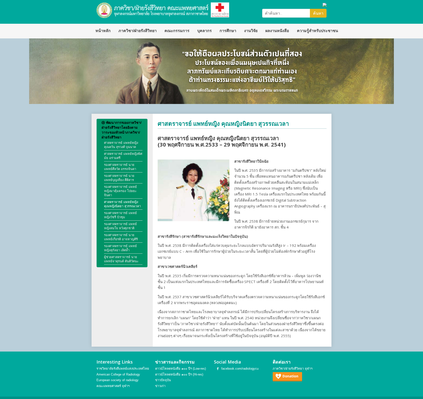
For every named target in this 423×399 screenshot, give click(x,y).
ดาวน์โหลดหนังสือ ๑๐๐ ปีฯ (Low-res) (180, 368)
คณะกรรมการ (176, 31)
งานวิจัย (251, 31)
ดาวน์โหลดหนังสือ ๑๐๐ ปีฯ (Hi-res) (179, 374)
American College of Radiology (118, 374)
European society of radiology (117, 380)
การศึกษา (228, 31)
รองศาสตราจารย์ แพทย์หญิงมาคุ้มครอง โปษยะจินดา (120, 191)
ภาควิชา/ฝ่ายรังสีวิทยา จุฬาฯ (292, 368)
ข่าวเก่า (160, 386)
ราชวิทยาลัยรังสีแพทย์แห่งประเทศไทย (122, 368)
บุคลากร (204, 31)
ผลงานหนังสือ (277, 31)
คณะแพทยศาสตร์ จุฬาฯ (112, 386)
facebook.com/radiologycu (239, 368)
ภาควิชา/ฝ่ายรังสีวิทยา (137, 31)
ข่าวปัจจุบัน (163, 380)
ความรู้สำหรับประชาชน (317, 31)
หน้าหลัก (103, 31)
